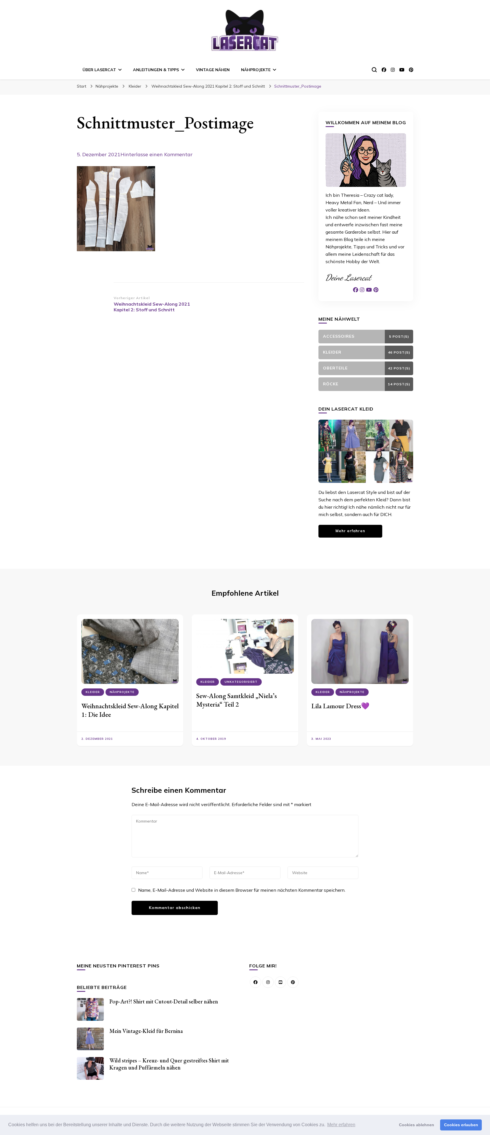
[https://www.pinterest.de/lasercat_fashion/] (293, 982)
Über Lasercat (99, 69)
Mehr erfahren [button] (341, 1124)
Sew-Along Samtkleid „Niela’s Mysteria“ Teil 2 (236, 700)
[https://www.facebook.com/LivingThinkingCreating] (255, 982)
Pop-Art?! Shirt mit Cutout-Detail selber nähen (163, 1001)
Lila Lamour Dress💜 (340, 705)
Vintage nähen (213, 69)
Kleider (135, 86)
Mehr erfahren (350, 531)
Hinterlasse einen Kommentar (157, 154)
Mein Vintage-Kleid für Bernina (146, 1031)
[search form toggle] (374, 69)
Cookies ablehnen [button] (416, 1125)
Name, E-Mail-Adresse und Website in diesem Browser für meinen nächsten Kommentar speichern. (241, 890)
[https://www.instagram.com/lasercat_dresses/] (268, 982)
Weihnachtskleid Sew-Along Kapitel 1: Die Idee (130, 710)
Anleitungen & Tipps (156, 69)
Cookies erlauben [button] (461, 1125)
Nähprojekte (256, 69)
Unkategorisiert (241, 682)
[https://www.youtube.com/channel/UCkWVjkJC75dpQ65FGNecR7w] (280, 982)
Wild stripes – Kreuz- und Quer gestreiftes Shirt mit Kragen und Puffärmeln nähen (169, 1064)
